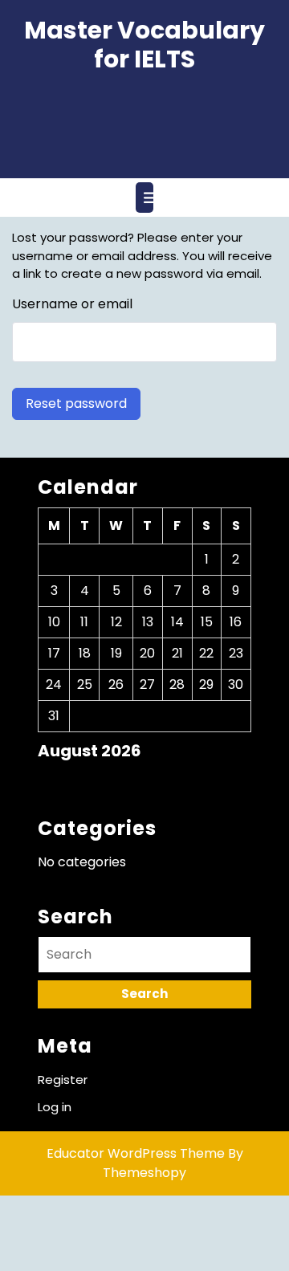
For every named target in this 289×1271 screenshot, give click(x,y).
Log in (54, 1106)
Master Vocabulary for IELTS (144, 44)
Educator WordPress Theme (136, 1153)
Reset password (76, 403)
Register (63, 1079)
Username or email (72, 304)
